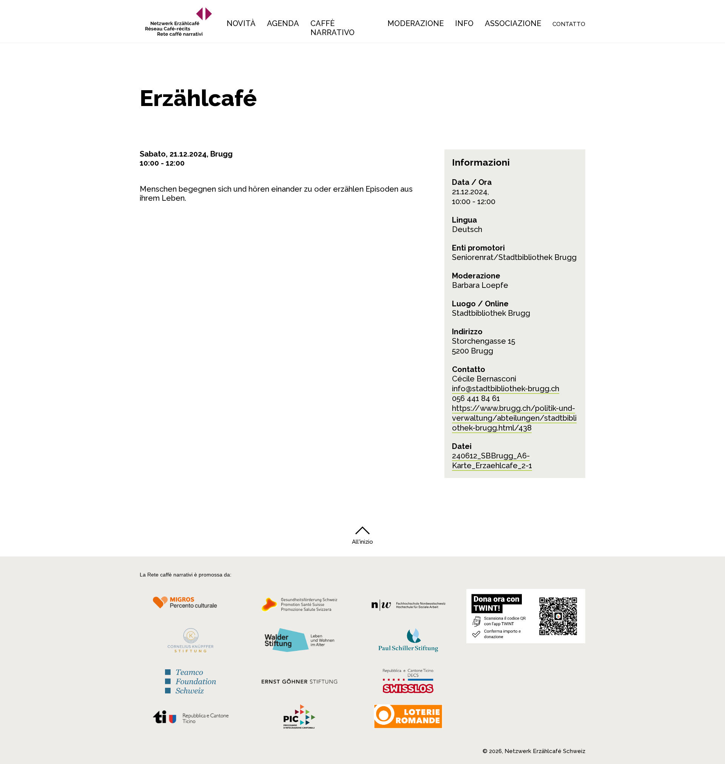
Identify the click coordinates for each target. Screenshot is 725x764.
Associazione (513, 23)
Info (464, 23)
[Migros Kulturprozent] (190, 606)
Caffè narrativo (332, 28)
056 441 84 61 (476, 398)
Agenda (283, 23)
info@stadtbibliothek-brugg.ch (505, 388)
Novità (241, 23)
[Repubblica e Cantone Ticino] (190, 718)
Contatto (568, 24)
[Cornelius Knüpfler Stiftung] (190, 642)
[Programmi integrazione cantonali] (299, 718)
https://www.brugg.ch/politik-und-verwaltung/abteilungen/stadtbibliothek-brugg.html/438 (514, 418)
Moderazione (415, 23)
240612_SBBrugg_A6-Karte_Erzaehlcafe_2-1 (492, 460)
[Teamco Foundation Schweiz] (190, 680)
